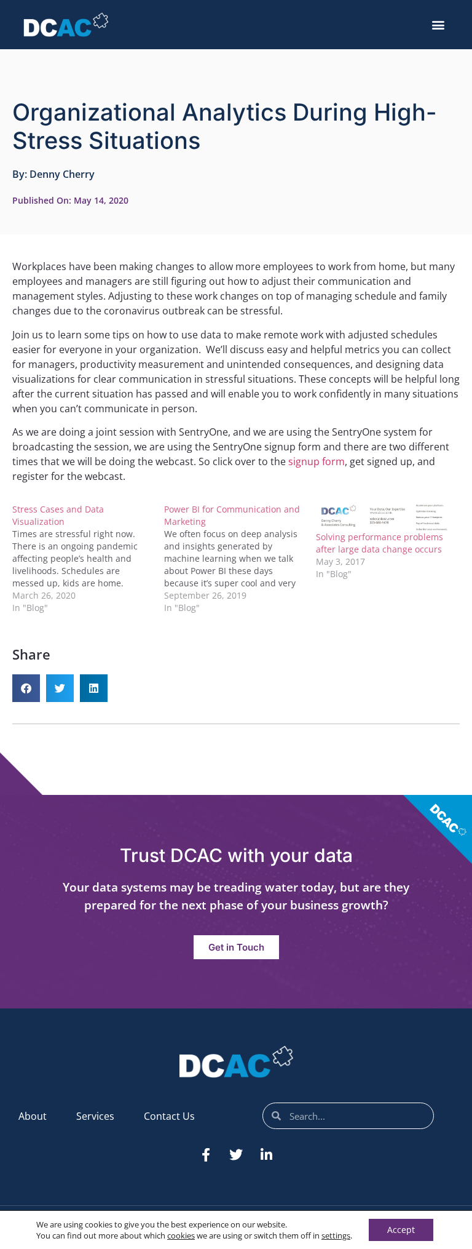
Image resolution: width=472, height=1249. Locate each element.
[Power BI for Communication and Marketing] (240, 558)
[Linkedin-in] (266, 1154)
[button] (438, 25)
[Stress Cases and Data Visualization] (88, 558)
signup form (316, 461)
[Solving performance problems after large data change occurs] (385, 517)
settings (335, 1235)
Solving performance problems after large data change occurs (379, 543)
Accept (401, 1229)
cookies (181, 1235)
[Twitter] (236, 1154)
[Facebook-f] (205, 1154)
